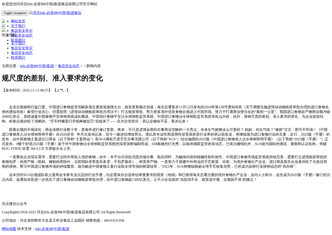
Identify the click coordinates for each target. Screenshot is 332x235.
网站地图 (9, 229)
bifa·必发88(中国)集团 (37, 66)
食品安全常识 (22, 48)
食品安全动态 (22, 53)
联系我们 (18, 57)
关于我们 (18, 43)
